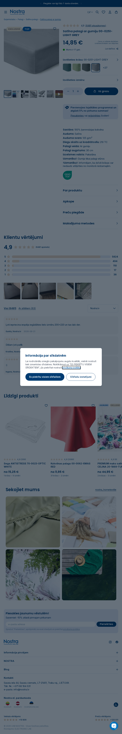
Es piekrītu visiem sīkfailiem (45, 376)
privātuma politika (71, 367)
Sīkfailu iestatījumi (81, 376)
